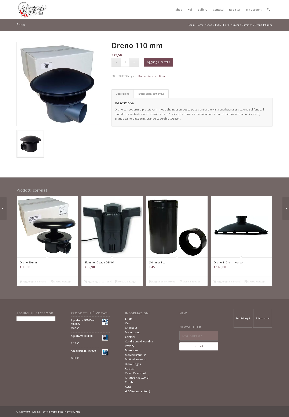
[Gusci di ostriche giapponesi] (3, 208)
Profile (129, 382)
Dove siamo (132, 350)
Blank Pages (133, 364)
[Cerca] (268, 9)
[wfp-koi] (32, 9)
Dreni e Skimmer (148, 76)
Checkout (131, 328)
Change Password (137, 377)
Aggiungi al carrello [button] (34, 281)
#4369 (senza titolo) (137, 391)
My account (132, 332)
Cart (127, 323)
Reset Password (135, 373)
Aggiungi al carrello (158, 62)
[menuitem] (179, 9)
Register (130, 368)
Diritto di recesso (136, 359)
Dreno (162, 76)
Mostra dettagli (62, 281)
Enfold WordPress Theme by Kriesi (62, 411)
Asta (128, 386)
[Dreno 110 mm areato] (285, 208)
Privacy (129, 346)
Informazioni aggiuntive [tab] (151, 93)
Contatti (130, 337)
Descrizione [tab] (122, 93)
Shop (21, 24)
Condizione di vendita (139, 341)
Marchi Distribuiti (135, 355)
